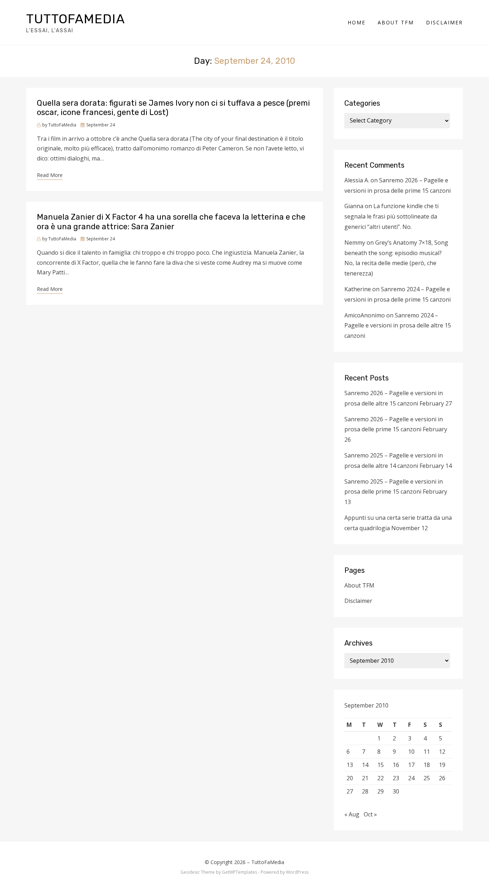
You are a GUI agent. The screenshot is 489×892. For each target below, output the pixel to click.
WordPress (297, 872)
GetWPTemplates (239, 872)
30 (396, 791)
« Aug (351, 814)
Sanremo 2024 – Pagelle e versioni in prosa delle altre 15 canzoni (397, 325)
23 (396, 778)
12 (442, 752)
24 (411, 778)
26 (442, 778)
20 (350, 778)
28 (365, 791)
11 (426, 752)
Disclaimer (444, 22)
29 (380, 791)
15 (380, 765)
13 (350, 765)
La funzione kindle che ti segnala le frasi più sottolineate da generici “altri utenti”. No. (391, 216)
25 (426, 778)
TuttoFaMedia (75, 19)
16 (396, 765)
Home (356, 22)
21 (365, 778)
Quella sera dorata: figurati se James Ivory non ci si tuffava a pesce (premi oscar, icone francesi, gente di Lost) (173, 107)
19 (442, 765)
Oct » (370, 814)
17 (411, 765)
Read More (50, 175)
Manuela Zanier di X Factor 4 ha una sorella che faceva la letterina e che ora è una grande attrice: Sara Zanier (171, 221)
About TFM (396, 22)
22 (380, 778)
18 (426, 765)
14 (365, 765)
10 (411, 752)
